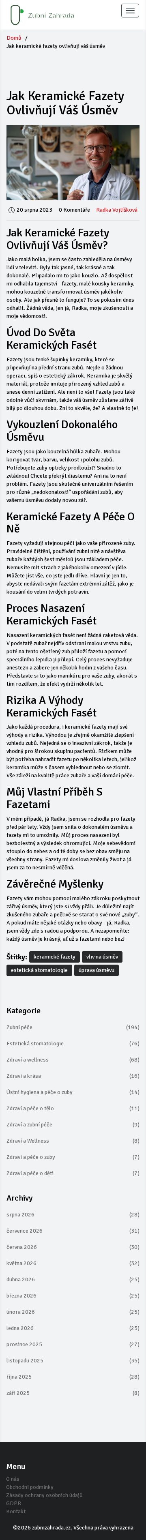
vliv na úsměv (102, 956)
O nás (12, 1479)
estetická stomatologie (39, 970)
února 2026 (73, 1311)
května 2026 (73, 1263)
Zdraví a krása (73, 1075)
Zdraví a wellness (73, 1059)
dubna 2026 (73, 1279)
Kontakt (16, 1511)
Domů (13, 37)
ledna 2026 (73, 1328)
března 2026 (73, 1295)
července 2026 (73, 1230)
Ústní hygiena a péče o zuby (73, 1092)
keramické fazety (54, 956)
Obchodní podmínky (30, 1487)
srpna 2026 (73, 1214)
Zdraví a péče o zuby (73, 1157)
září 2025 (73, 1393)
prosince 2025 (73, 1344)
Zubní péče (73, 1027)
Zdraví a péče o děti (73, 1173)
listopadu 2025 (73, 1360)
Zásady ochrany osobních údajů (44, 1495)
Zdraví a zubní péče (73, 1124)
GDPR (13, 1503)
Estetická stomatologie (73, 1043)
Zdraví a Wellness (73, 1140)
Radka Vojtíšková (116, 209)
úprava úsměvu (96, 970)
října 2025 (73, 1376)
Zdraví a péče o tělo (73, 1108)
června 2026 (73, 1247)
